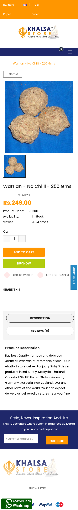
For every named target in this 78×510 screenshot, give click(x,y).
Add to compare (57, 275)
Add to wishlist (23, 275)
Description (40, 318)
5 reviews (24, 194)
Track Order (74, 276)
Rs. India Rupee (8, 9)
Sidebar (14, 74)
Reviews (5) (40, 331)
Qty (6, 231)
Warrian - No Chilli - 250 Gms (34, 63)
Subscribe (57, 441)
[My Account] (72, 4)
